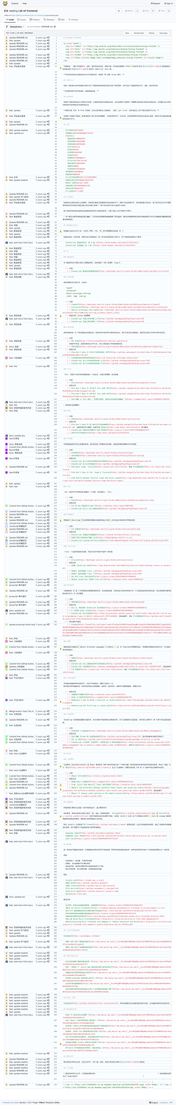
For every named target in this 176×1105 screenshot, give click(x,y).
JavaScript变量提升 (18, 526)
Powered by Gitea (11, 1102)
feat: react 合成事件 (18, 753)
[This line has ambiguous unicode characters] (60, 68)
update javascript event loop (22, 624)
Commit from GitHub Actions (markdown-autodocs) (32, 447)
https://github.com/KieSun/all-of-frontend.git (28, 15)
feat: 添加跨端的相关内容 (20, 408)
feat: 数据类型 (15, 216)
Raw (127, 33)
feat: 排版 (13, 225)
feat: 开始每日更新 (17, 66)
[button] (48, 37)
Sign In (170, 3)
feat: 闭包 (13, 411)
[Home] (5, 3)
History (151, 33)
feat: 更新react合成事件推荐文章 (23, 793)
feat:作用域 (14, 438)
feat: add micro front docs (21, 242)
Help (25, 3)
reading (13, 10)
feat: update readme (18, 130)
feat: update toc (16, 133)
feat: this (13, 366)
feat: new (13, 486)
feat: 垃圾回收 (15, 714)
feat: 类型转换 (15, 315)
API (171, 1102)
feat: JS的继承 (15, 358)
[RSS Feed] (119, 11)
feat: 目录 (13, 177)
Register (156, 3)
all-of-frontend (28, 10)
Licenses (164, 1102)
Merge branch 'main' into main (22, 711)
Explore (15, 3)
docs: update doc (17, 435)
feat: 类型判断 (15, 277)
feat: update (14, 40)
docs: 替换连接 (15, 444)
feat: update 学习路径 (19, 197)
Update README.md (18, 37)
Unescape (163, 33)
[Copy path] (55, 27)
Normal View (139, 33)
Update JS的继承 (17, 666)
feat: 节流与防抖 (16, 678)
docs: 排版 (14, 346)
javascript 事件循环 (17, 585)
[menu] (153, 1102)
